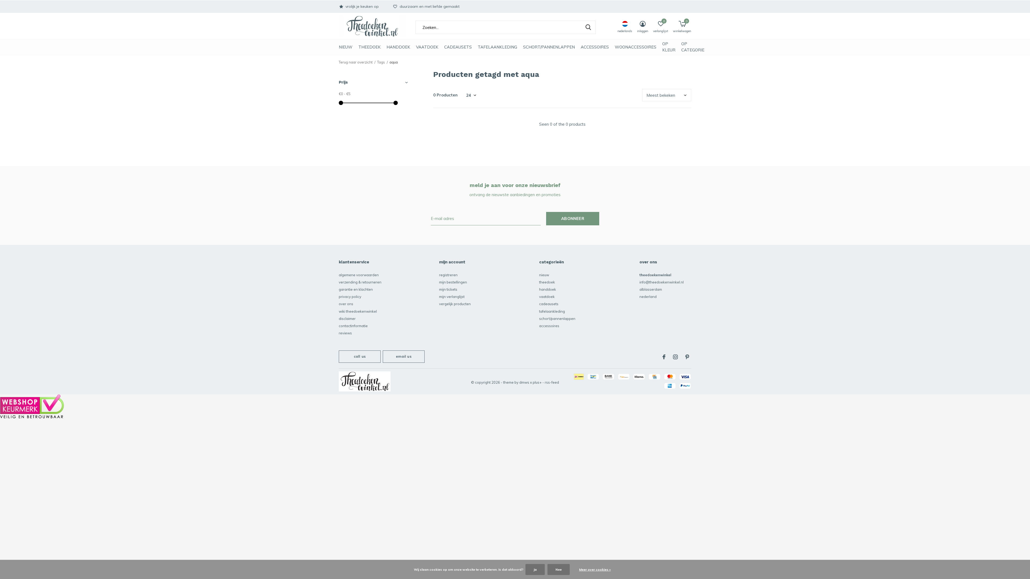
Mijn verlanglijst (452, 296)
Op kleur (668, 46)
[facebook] (664, 357)
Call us (360, 356)
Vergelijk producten (455, 304)
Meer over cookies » (595, 569)
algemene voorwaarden (359, 275)
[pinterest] (687, 357)
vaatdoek (427, 47)
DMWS (524, 382)
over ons (346, 304)
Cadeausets (458, 47)
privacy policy (350, 296)
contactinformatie (353, 326)
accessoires (595, 47)
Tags (381, 62)
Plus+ (537, 382)
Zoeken (588, 27)
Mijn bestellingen (453, 282)
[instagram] (675, 357)
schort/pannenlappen (549, 47)
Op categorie (692, 46)
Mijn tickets (448, 289)
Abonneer (572, 218)
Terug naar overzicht (356, 62)
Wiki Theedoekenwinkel (358, 311)
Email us (403, 356)
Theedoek (369, 47)
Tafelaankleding (497, 47)
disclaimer (347, 318)
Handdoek (398, 47)
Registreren (448, 275)
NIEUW (345, 47)
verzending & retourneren (360, 282)
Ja (535, 569)
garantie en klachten (356, 289)
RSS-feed (552, 382)
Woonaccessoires (635, 47)
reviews (345, 333)
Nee (559, 569)
